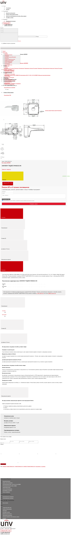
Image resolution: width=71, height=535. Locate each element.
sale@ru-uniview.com (8, 25)
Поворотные (40, 68)
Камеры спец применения (7, 482)
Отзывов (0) (3, 238)
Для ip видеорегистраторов (10, 80)
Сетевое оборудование (9, 60)
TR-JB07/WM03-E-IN (19, 466)
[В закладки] (25, 96)
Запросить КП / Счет (5, 530)
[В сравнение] (8, 96)
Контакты (7, 9)
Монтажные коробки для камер (9, 72)
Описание (3, 217)
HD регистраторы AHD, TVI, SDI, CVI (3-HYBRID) (28, 75)
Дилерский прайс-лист (7, 507)
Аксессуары (7, 66)
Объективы (7, 56)
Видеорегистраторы (7, 72)
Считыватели (18, 83)
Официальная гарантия (6, 259)
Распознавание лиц (8, 64)
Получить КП (6, 23)
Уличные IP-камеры (58, 68)
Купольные (16, 68)
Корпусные (52, 68)
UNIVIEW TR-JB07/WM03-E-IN (8, 466)
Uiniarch (6, 67)
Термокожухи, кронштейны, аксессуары (10, 74)
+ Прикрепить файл (6, 199)
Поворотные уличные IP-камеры (30, 68)
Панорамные (21, 68)
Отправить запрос (34, 204)
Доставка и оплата (9, 17)
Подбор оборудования (7, 509)
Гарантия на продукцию (10, 13)
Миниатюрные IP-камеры (9, 68)
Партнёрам (5, 510)
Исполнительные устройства (9, 87)
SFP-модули (7, 78)
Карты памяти (54, 110)
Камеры (6, 53)
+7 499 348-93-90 (8, 24)
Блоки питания (7, 76)
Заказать (4, 179)
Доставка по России (5, 249)
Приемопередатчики (8, 61)
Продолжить (3, 464)
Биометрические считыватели (8, 496)
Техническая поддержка (7, 515)
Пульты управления (8, 62)
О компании (8, 8)
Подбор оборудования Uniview (12, 14)
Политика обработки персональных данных (27, 200)
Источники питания (47, 110)
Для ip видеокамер (8, 79)
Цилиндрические (46, 68)
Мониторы (7, 58)
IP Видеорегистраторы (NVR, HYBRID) (11, 75)
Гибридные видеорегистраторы (44, 75)
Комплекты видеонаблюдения (10, 57)
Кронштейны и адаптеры (9, 70)
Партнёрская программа (11, 21)
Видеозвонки (7, 63)
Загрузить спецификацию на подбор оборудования (16, 16)
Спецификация (4, 228)
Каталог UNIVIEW (23, 54)
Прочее (6, 68)
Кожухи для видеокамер (9, 77)
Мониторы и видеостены (9, 84)
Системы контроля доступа (10, 59)
